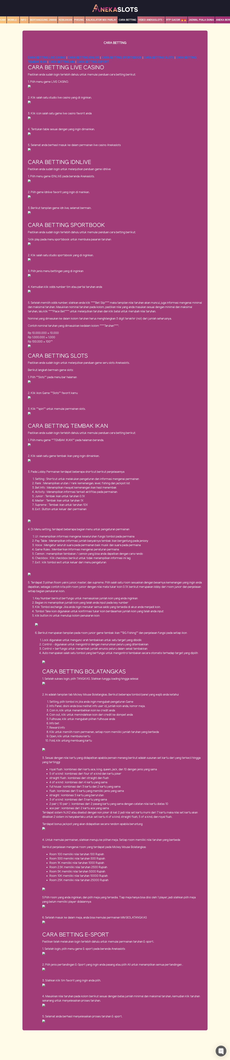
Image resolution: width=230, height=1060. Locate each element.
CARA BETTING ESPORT (93, 62)
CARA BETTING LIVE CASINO (47, 57)
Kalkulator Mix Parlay (101, 20)
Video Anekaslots (150, 20)
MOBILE (12, 20)
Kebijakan (65, 20)
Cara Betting (127, 20)
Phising (79, 20)
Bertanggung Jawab (43, 20)
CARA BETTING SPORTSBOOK (122, 57)
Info (23, 20)
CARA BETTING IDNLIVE (83, 57)
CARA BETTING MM (62, 62)
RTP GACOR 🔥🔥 (176, 20)
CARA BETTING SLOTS (159, 57)
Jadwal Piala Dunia (201, 20)
